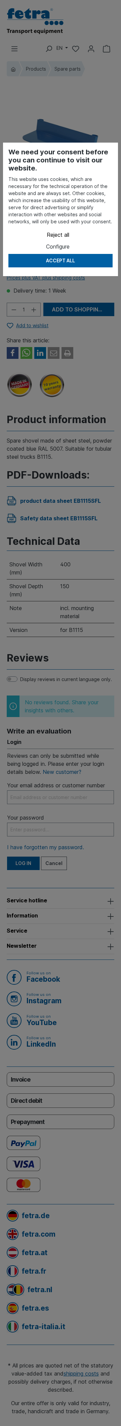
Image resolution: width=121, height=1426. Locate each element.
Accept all (60, 260)
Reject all (58, 234)
